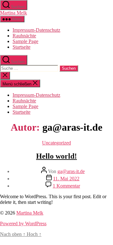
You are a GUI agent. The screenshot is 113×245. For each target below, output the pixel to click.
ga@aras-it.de (71, 171)
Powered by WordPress (23, 223)
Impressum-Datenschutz (36, 30)
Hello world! (56, 156)
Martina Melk (13, 12)
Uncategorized (56, 142)
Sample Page (25, 41)
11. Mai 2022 (66, 178)
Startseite (21, 47)
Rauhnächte (24, 35)
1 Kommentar (66, 185)
